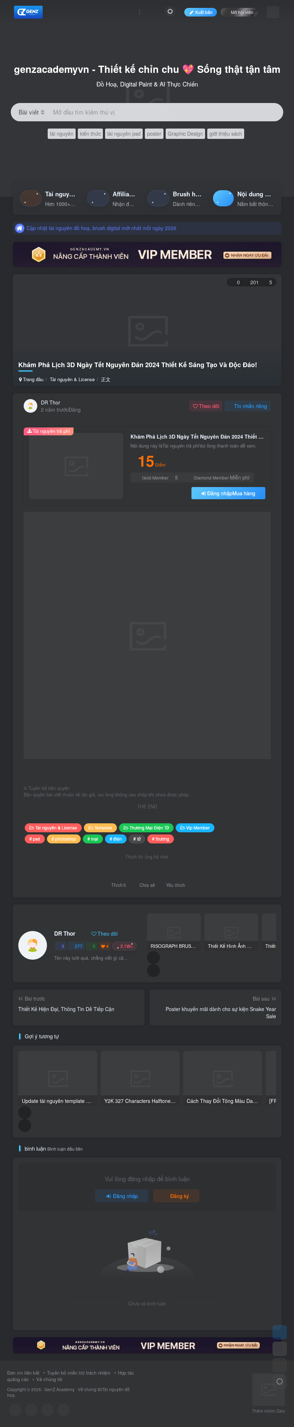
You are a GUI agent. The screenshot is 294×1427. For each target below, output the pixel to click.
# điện (116, 839)
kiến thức (90, 133)
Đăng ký (179, 1195)
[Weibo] (47, 1410)
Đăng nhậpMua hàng (231, 493)
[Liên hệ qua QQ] (31, 1410)
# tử (137, 839)
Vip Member (198, 827)
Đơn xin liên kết (23, 1372)
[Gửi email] (63, 1410)
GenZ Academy (59, 1389)
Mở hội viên (242, 12)
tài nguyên (62, 133)
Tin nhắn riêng (250, 406)
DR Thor (50, 402)
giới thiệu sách (225, 133)
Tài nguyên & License (72, 379)
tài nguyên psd (124, 133)
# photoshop (64, 839)
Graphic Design (185, 133)
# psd (34, 839)
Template (103, 827)
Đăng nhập (125, 1195)
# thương (160, 839)
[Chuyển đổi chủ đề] (279, 1382)
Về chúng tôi (49, 1379)
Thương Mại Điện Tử (149, 827)
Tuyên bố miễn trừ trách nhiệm (78, 1372)
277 (78, 946)
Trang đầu (32, 379)
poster (154, 133)
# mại (92, 839)
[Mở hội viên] (279, 1349)
